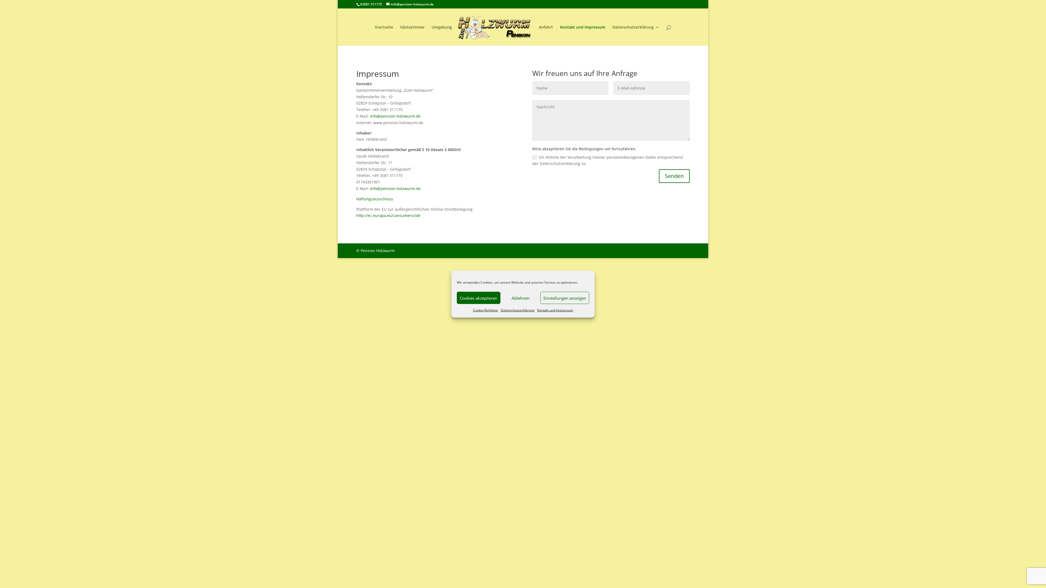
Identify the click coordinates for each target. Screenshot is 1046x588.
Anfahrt (546, 27)
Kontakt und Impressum (555, 310)
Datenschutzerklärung (517, 310)
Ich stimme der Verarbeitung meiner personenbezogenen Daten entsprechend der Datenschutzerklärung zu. (607, 160)
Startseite (384, 27)
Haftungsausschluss (374, 198)
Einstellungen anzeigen (564, 298)
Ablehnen (521, 298)
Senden (674, 176)
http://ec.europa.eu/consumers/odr (388, 215)
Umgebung (442, 27)
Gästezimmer (412, 27)
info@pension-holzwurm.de (395, 116)
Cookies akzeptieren (478, 298)
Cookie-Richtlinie (485, 310)
